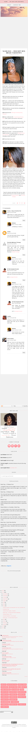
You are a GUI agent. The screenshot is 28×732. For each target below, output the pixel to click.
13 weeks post (4, 697)
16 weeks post (13, 704)
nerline (8, 231)
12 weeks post (13, 694)
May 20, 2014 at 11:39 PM (11, 270)
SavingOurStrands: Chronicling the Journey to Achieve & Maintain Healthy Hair (12, 664)
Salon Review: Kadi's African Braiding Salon (11, 539)
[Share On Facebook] (20, 203)
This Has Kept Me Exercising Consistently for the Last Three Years (12, 649)
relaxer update (22, 692)
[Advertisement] (14, 34)
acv (19, 687)
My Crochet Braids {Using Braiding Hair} (10, 514)
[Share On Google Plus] (22, 203)
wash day (3, 684)
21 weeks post (4, 706)
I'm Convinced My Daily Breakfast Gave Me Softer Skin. (13, 641)
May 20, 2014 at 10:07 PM (11, 243)
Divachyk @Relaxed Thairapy (14, 242)
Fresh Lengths (5, 652)
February (5, 622)
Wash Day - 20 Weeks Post (7, 492)
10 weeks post (4, 694)
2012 (3, 627)
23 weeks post (4, 699)
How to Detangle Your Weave (8, 645)
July (4, 602)
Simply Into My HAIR (6, 672)
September (5, 599)
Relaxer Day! (4, 499)
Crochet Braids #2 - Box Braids (9, 616)
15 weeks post (4, 704)
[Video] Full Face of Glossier (7, 653)
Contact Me (17, 5)
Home (5, 1)
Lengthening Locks (6, 648)
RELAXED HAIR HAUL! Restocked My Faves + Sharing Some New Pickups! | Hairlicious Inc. (12, 637)
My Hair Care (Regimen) (17, 1)
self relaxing (15, 689)
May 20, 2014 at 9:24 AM (11, 233)
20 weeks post (21, 697)
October (5, 597)
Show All (26, 676)
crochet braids (13, 687)
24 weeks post (13, 699)
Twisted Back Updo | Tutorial (9, 610)
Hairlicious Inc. (5, 635)
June (4, 604)
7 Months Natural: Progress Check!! (9, 657)
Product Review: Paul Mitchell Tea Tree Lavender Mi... (14, 607)
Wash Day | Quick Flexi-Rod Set (8, 522)
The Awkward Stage (6, 656)
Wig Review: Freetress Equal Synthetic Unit (10, 673)
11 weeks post (14, 702)
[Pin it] (24, 203)
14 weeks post (13, 697)
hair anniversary (5, 702)
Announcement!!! (5, 661)
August (4, 600)
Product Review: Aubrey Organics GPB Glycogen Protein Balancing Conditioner (12, 530)
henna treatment (5, 689)
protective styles (12, 684)
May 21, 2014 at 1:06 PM (11, 340)
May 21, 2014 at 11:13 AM (16, 330)
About (9, 5)
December (5, 594)
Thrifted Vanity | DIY (7, 614)
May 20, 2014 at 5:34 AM (11, 212)
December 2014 (13, 467)
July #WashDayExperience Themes (9, 666)
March (4, 621)
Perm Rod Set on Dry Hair (7, 555)
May (4, 605)
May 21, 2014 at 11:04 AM (16, 224)
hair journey (4, 687)
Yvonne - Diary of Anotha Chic (14, 211)
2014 (3, 592)
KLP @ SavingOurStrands (13, 269)
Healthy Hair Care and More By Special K (11, 669)
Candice (9, 316)
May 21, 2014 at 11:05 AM (16, 259)
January (4, 624)
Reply (24, 220)
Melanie (14, 223)
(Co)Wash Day (6, 609)
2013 (3, 626)
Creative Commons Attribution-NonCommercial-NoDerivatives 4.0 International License (14, 726)
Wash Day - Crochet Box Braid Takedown (11, 612)
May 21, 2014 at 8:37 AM (11, 317)
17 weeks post (21, 704)
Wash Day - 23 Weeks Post (7, 484)
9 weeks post (21, 694)
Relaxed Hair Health (6, 640)
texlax (21, 689)
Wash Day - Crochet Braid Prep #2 (10, 617)
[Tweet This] (17, 203)
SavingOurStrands (15, 195)
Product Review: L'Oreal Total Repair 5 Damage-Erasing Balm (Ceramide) (12, 547)
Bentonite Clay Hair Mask (7, 670)
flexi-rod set (13, 692)
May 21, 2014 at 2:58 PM (16, 303)
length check (4, 692)
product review (22, 684)
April (4, 619)
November (5, 595)
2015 (3, 590)
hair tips (24, 687)
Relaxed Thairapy (15, 251)
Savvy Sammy (10, 338)
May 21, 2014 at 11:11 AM (16, 284)
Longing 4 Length (6, 644)
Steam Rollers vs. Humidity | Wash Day (10, 507)
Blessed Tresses (6, 660)
